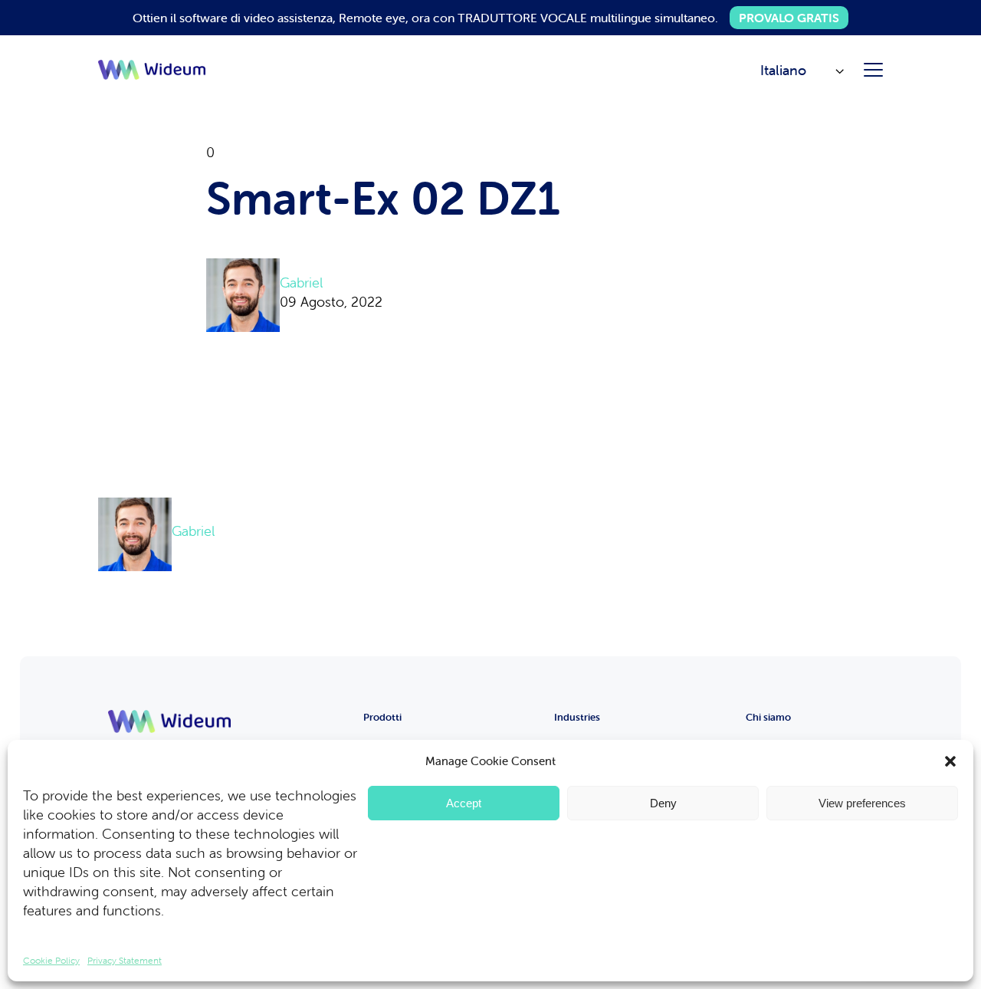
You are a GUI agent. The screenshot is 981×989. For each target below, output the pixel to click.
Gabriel (301, 282)
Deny (663, 803)
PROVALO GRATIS (789, 17)
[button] (950, 761)
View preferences (862, 803)
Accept (463, 803)
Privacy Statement (124, 960)
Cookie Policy (51, 960)
